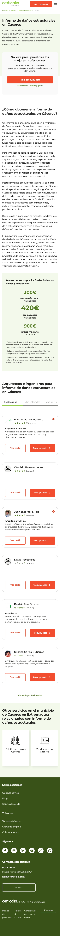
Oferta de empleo (11, 826)
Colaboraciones (10, 832)
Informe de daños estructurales (21, 11)
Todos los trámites (11, 821)
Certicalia (5, 11)
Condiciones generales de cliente (30, 914)
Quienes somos (10, 793)
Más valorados (32, 402)
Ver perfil (15, 448)
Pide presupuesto (41, 4)
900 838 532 (8, 867)
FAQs (5, 798)
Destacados (10, 402)
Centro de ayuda (11, 804)
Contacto (19, 887)
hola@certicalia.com (13, 876)
